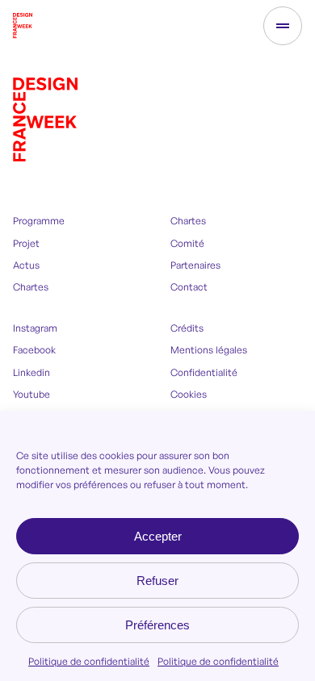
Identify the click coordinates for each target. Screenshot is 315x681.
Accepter (158, 536)
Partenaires (195, 265)
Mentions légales (208, 350)
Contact (189, 287)
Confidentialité (203, 372)
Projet (26, 243)
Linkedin (31, 372)
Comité (187, 243)
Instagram (35, 328)
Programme (39, 221)
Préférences (157, 625)
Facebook (34, 350)
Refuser (157, 580)
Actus (26, 265)
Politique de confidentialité (88, 661)
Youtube (31, 394)
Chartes (30, 287)
